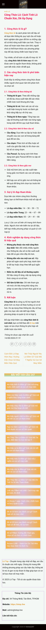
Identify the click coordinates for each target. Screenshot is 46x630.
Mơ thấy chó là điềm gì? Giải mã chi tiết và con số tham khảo (21, 470)
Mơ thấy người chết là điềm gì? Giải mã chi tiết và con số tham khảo (23, 417)
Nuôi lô (7, 11)
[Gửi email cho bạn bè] (25, 344)
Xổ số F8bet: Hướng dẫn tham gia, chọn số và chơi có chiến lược (21, 534)
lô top (32, 323)
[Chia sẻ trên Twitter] (21, 344)
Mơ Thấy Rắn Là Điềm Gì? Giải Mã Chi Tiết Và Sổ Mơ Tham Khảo (22, 481)
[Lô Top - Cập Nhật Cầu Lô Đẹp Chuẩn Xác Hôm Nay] (23, 4)
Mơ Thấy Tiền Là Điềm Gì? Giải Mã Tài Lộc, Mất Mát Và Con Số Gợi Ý (22, 438)
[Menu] (3, 4)
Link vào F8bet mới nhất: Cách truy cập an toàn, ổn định (23, 491)
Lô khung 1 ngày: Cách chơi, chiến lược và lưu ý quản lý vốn (23, 502)
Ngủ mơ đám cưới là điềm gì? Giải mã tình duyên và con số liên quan (22, 428)
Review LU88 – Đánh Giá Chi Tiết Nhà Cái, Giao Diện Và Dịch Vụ (22, 544)
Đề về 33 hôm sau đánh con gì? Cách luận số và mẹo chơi (22, 513)
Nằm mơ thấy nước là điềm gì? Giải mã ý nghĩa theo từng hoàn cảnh (23, 396)
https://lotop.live (18, 604)
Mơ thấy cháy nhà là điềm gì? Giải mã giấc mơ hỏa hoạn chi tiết (22, 407)
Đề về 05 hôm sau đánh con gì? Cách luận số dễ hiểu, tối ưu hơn (22, 523)
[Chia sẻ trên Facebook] (16, 344)
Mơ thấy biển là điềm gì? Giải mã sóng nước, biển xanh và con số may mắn (22, 385)
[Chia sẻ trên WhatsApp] (12, 344)
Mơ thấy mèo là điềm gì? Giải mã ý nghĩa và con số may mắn (21, 460)
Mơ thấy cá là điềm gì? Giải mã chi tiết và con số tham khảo (22, 449)
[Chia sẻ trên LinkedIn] (34, 344)
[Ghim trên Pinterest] (30, 344)
